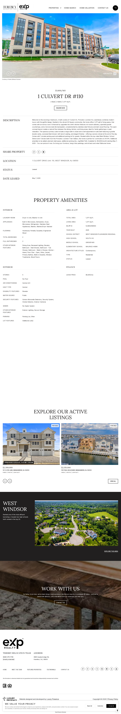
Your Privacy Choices (60, 712)
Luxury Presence (53, 699)
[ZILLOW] (116, 669)
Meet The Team (17, 669)
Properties (54, 8)
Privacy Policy (113, 699)
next (13, 73)
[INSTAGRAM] (87, 669)
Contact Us (103, 8)
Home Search (70, 8)
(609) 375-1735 (8, 657)
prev (9, 73)
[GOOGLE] (102, 669)
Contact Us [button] (60, 602)
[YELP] (111, 669)
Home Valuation (87, 8)
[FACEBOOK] (83, 669)
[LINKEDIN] (92, 669)
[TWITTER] (97, 669)
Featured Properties (34, 669)
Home (5, 669)
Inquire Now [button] (60, 108)
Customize (100, 706)
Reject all (89, 706)
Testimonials (51, 669)
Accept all (111, 706)
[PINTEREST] (107, 669)
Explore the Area (111, 551)
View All (113, 481)
